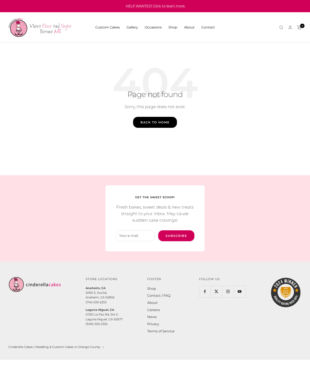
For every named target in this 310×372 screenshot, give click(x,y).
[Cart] (299, 27)
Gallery (132, 27)
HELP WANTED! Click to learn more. (155, 6)
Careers (153, 310)
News (152, 317)
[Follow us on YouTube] (239, 291)
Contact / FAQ (158, 296)
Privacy (153, 324)
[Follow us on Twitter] (216, 291)
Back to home (155, 122)
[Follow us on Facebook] (205, 291)
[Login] (290, 27)
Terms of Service (161, 331)
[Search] (281, 27)
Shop (172, 27)
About (189, 27)
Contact (208, 27)
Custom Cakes (107, 27)
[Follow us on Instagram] (228, 291)
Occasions (153, 27)
